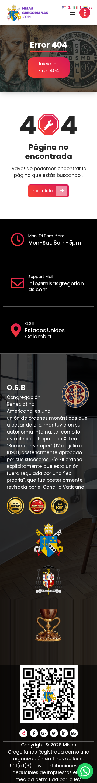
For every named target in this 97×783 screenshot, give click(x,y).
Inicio (45, 64)
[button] (85, 771)
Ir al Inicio (42, 191)
